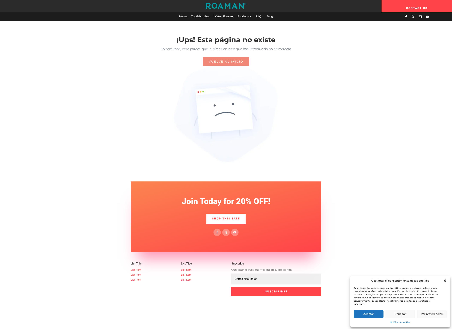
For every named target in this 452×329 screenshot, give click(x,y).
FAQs (259, 16)
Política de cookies (400, 322)
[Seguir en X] (413, 16)
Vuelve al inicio (226, 61)
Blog (270, 16)
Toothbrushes (200, 16)
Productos (244, 16)
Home (183, 16)
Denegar (400, 314)
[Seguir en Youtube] (427, 16)
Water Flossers (224, 16)
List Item (136, 269)
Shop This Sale (226, 219)
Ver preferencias (432, 314)
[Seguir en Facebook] (406, 16)
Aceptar (368, 314)
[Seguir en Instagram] (420, 16)
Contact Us (416, 8)
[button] (445, 280)
